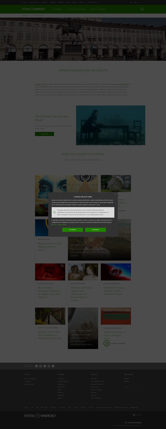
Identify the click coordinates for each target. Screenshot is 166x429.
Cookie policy (61, 224)
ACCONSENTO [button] (95, 229)
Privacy (54, 224)
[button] (115, 194)
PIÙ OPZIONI (72, 229)
